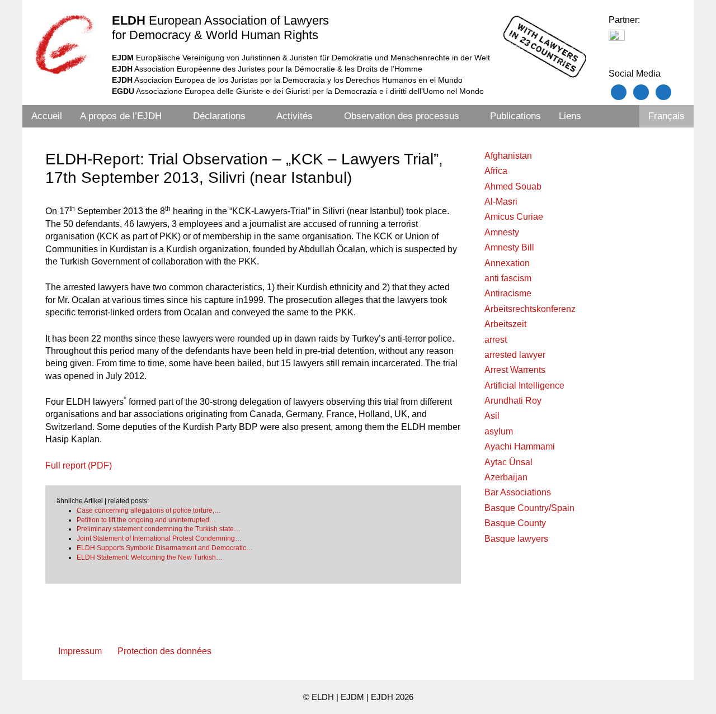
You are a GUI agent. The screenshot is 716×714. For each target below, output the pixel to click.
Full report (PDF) (78, 465)
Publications (515, 116)
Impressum (80, 651)
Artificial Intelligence (524, 385)
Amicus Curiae (513, 216)
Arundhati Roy (512, 400)
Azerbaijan (505, 477)
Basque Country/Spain (529, 508)
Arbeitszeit (505, 324)
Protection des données (164, 651)
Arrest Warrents (514, 370)
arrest (495, 339)
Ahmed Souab (512, 186)
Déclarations (219, 116)
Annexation (507, 263)
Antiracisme (507, 293)
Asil (492, 415)
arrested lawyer (514, 355)
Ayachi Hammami (519, 446)
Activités (294, 116)
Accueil (46, 116)
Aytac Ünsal (508, 462)
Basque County (515, 523)
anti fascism (507, 278)
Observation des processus (401, 116)
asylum (498, 431)
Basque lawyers (516, 538)
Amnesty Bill (509, 247)
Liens (570, 116)
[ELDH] (64, 44)
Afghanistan (508, 155)
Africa (495, 171)
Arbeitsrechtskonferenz (530, 309)
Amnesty (501, 232)
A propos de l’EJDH (121, 116)
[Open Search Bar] (624, 116)
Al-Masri (500, 201)
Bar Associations (517, 492)
